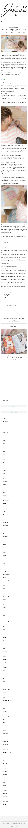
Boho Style (5, 777)
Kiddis (4, 473)
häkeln (4, 629)
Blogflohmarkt (5, 536)
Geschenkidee (5, 508)
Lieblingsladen (5, 522)
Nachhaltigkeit (5, 798)
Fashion (4, 528)
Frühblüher (5, 478)
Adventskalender (6, 500)
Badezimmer (5, 738)
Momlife (4, 465)
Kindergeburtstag (6, 456)
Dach (3, 604)
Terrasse (4, 440)
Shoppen (4, 519)
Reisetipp (4, 544)
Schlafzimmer (5, 601)
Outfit (4, 703)
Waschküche (5, 766)
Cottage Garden (5, 801)
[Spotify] (23, 21)
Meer (3, 566)
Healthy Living (5, 749)
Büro (3, 462)
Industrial (4, 785)
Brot (3, 760)
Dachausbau (5, 637)
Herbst (4, 533)
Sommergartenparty (6, 574)
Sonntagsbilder (5, 525)
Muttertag (4, 599)
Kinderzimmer (5, 506)
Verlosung (4, 448)
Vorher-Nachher (5, 582)
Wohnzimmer (5, 481)
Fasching (4, 470)
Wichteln (4, 607)
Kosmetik (4, 768)
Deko (3, 497)
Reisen (4, 719)
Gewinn (4, 648)
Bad (3, 678)
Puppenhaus (5, 651)
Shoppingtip (5, 692)
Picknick (4, 697)
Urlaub (4, 424)
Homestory (5, 705)
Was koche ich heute (6, 700)
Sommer (4, 552)
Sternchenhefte (21, 257)
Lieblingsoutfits (5, 757)
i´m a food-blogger (6, 621)
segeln (4, 563)
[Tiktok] (24, 21)
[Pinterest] (19, 21)
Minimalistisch (5, 796)
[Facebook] (20, 21)
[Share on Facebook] (17, 305)
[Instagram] (9, 819)
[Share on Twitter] (18, 305)
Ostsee (4, 560)
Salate (4, 727)
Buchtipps (4, 675)
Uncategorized (5, 415)
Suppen (4, 722)
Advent (4, 514)
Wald (3, 640)
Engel (4, 673)
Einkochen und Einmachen (8, 716)
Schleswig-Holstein (6, 558)
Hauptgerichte (5, 744)
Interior (4, 686)
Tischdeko (4, 549)
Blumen (4, 593)
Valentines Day (5, 569)
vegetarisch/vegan (6, 735)
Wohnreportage (5, 538)
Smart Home (5, 763)
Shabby (4, 779)
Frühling (4, 484)
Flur (3, 426)
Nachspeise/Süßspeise (7, 752)
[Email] (14, 819)
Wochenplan (5, 809)
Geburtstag (5, 451)
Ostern (4, 443)
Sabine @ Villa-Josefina (12, 32)
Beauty (4, 530)
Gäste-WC (4, 476)
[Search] (26, 21)
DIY (3, 429)
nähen (4, 588)
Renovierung (5, 435)
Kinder (4, 459)
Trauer (4, 681)
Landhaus (4, 782)
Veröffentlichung (6, 596)
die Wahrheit (5, 610)
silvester (4, 634)
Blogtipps (4, 711)
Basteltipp (4, 503)
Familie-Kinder (5, 741)
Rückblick (4, 577)
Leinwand (4, 555)
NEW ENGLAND (6, 790)
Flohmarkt (4, 656)
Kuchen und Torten (6, 714)
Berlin (4, 541)
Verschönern (5, 667)
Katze (4, 612)
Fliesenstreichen (6, 432)
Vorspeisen (5, 730)
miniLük (9, 250)
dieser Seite (7, 181)
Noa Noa (4, 653)
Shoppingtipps (5, 694)
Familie (4, 418)
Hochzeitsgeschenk (6, 571)
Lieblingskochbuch (6, 689)
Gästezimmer (5, 733)
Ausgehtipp (5, 659)
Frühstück (4, 746)
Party (4, 645)
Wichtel (4, 511)
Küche (4, 467)
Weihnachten (5, 495)
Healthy (4, 626)
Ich (3, 618)
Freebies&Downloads (6, 725)
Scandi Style (5, 774)
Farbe (4, 670)
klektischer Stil (5, 793)
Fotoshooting (5, 517)
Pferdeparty (5, 454)
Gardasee (4, 585)
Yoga (3, 623)
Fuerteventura (5, 755)
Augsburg (4, 804)
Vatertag (4, 662)
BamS (4, 615)
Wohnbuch (5, 771)
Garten (4, 437)
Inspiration (4, 708)
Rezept (4, 492)
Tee (3, 547)
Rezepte (4, 489)
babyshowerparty (6, 580)
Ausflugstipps (5, 421)
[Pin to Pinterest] (19, 305)
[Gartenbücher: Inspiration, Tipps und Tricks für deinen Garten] (14, 341)
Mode (4, 664)
